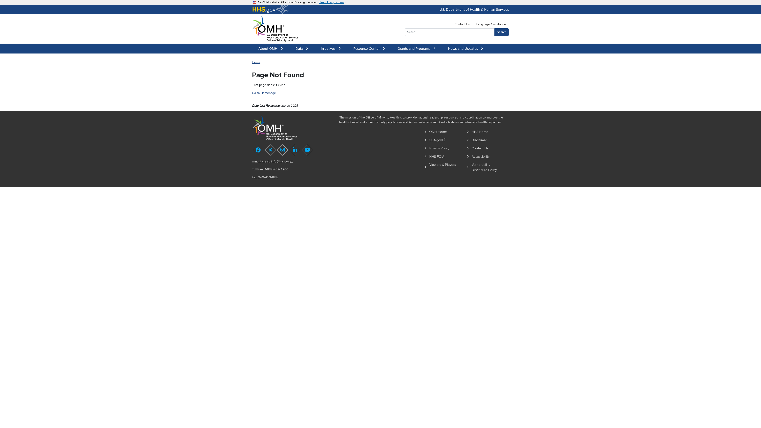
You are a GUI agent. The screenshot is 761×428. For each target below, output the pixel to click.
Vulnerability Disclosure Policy (484, 167)
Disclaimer (479, 140)
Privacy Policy (439, 148)
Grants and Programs (414, 48)
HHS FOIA (436, 157)
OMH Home (438, 132)
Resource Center (367, 48)
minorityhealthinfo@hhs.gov (271, 161)
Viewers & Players (442, 165)
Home (256, 62)
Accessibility (480, 157)
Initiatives (329, 48)
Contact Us (462, 24)
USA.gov (435, 140)
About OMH (268, 48)
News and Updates (463, 48)
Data (299, 48)
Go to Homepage (264, 93)
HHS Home (480, 132)
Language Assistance (491, 24)
